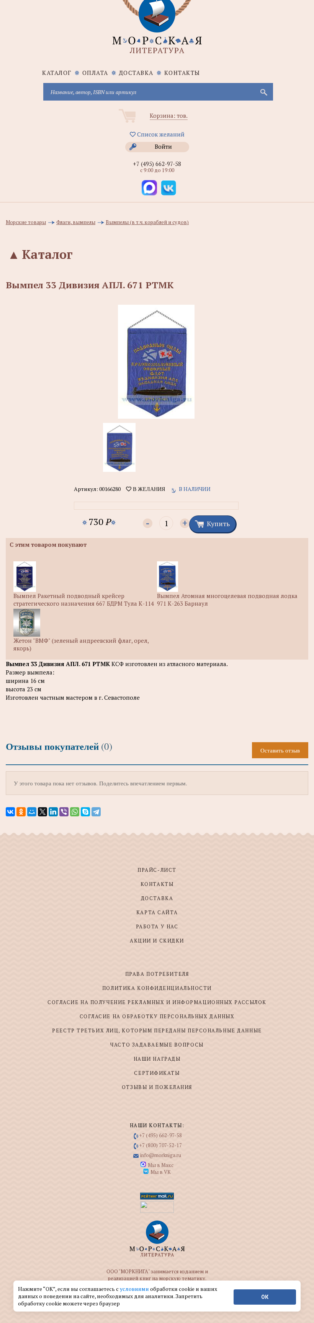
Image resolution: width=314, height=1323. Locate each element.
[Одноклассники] (21, 811)
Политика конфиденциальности (157, 988)
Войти (163, 146)
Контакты (182, 72)
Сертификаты (157, 1072)
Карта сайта (157, 912)
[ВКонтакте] (10, 811)
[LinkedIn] (53, 811)
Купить (218, 523)
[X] (42, 811)
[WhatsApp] (74, 811)
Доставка (136, 72)
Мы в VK (160, 1172)
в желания (148, 489)
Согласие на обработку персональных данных (157, 1016)
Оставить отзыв (280, 750)
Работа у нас (157, 926)
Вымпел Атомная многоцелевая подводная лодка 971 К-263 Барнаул (227, 599)
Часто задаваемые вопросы (156, 1044)
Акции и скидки (157, 940)
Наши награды (157, 1058)
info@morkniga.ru (160, 1155)
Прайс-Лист (157, 869)
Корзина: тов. (169, 115)
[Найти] (263, 92)
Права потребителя (157, 973)
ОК (264, 1297)
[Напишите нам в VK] (168, 187)
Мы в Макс (160, 1165)
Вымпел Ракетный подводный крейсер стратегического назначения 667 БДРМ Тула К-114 (83, 599)
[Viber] (64, 811)
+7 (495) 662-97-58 (157, 163)
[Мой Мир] (31, 811)
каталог (57, 72)
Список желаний (160, 134)
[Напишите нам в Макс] (149, 187)
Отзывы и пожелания (157, 1087)
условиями (135, 1288)
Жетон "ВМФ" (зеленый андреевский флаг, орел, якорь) (81, 644)
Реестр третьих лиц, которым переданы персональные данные (157, 1030)
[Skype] (85, 811)
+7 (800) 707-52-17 (160, 1145)
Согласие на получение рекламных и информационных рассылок (157, 1002)
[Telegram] (96, 811)
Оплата (95, 72)
